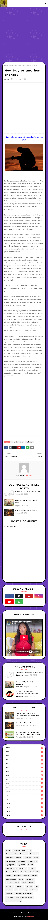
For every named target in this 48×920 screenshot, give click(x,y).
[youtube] (9, 601)
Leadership (27, 857)
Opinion (31, 868)
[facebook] (9, 596)
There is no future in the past (28, 491)
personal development (24, 894)
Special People (11, 879)
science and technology (24, 897)
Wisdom (9, 883)
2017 (24, 779)
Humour (18, 857)
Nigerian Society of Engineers (16, 868)
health (31, 883)
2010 (24, 752)
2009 (24, 748)
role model (9, 897)
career (16, 883)
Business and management (22, 850)
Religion (8, 875)
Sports (21, 879)
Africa (8, 850)
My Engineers (10, 865)
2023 (24, 803)
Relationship (34, 872)
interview (29, 886)
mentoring (23, 890)
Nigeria (30, 865)
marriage (9, 890)
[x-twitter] (19, 596)
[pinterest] (29, 596)
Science (26, 875)
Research (17, 875)
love (36, 886)
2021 (24, 795)
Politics (15, 872)
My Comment (32, 861)
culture (24, 883)
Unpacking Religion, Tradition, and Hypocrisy (27, 692)
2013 (24, 764)
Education (23, 854)
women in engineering (13, 901)
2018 (24, 783)
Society (34, 875)
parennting (9, 894)
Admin (6, 79)
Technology (30, 879)
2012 (24, 760)
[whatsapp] (19, 601)
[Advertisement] (24, 34)
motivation (33, 890)
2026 (24, 815)
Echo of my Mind (17, 442)
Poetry (8, 872)
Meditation (13, 65)
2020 (24, 791)
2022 (24, 799)
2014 (24, 768)
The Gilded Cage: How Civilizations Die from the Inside (27, 714)
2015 (24, 772)
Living (36, 857)
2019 (24, 787)
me (16, 890)
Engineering (34, 854)
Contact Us (32, 913)
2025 (24, 811)
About (23, 913)
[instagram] (38, 596)
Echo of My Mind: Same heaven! (26, 502)
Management (10, 861)
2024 (24, 807)
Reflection (24, 872)
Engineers (9, 857)
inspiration (19, 886)
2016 (24, 775)
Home (6, 65)
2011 (24, 756)
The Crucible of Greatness (27, 510)
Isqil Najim (30, 917)
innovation (9, 886)
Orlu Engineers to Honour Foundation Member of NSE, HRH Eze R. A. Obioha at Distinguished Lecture (29, 733)
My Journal (21, 865)
